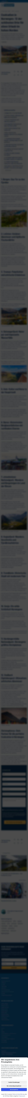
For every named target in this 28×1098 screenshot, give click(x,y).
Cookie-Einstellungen (14, 1082)
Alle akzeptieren (14, 1089)
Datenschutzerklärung (18, 1094)
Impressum (22, 1096)
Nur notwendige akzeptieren (14, 1086)
